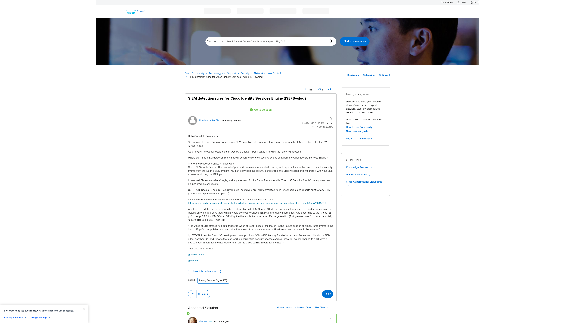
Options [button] (383, 75)
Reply (328, 294)
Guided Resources (356, 174)
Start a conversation (355, 41)
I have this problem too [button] (204, 271)
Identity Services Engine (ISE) (213, 281)
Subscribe (369, 75)
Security (245, 73)
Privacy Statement (13, 317)
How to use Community (359, 127)
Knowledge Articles (357, 167)
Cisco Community (194, 73)
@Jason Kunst (196, 255)
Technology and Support (222, 73)
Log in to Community (358, 138)
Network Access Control (267, 73)
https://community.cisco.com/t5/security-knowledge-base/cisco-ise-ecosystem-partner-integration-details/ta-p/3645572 (257, 203)
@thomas (193, 261)
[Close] (84, 308)
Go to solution (263, 110)
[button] (192, 294)
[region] (44, 314)
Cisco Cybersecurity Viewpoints (364, 181)
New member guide (357, 131)
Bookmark (353, 75)
